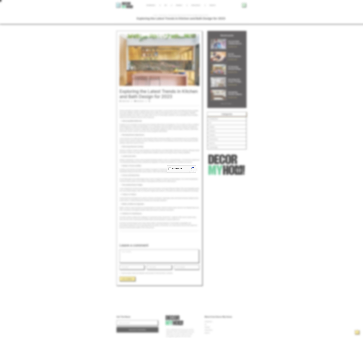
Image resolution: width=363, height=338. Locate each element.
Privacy (191, 171)
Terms (193, 171)
